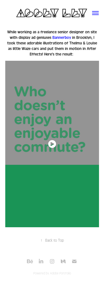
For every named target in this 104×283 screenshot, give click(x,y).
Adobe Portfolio (60, 273)
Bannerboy (61, 38)
